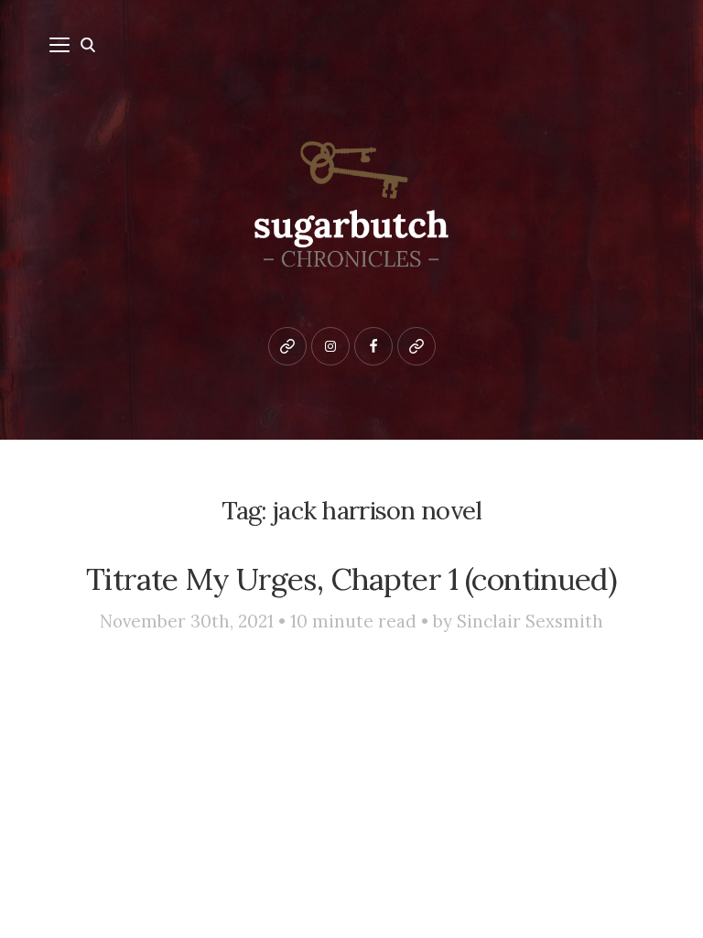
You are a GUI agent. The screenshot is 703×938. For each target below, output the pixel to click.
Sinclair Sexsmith (530, 621)
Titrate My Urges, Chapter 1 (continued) (352, 579)
